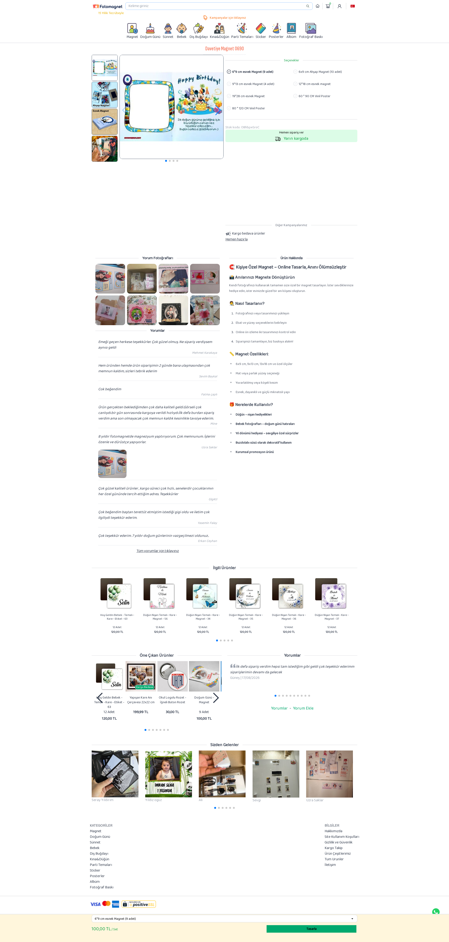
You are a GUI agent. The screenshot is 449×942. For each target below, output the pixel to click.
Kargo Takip (334, 848)
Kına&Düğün (99, 859)
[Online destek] (436, 912)
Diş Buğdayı (99, 854)
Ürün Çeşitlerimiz (338, 854)
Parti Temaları (101, 865)
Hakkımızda (333, 831)
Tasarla (312, 928)
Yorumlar (279, 708)
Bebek (94, 848)
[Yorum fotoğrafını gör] (110, 279)
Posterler (97, 876)
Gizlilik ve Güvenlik (338, 842)
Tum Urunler (334, 859)
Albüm (95, 882)
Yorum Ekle (303, 708)
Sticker (95, 870)
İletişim (330, 865)
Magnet (95, 831)
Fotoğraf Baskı (101, 887)
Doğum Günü (100, 837)
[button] (352, 6)
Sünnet (95, 842)
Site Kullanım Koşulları (342, 837)
